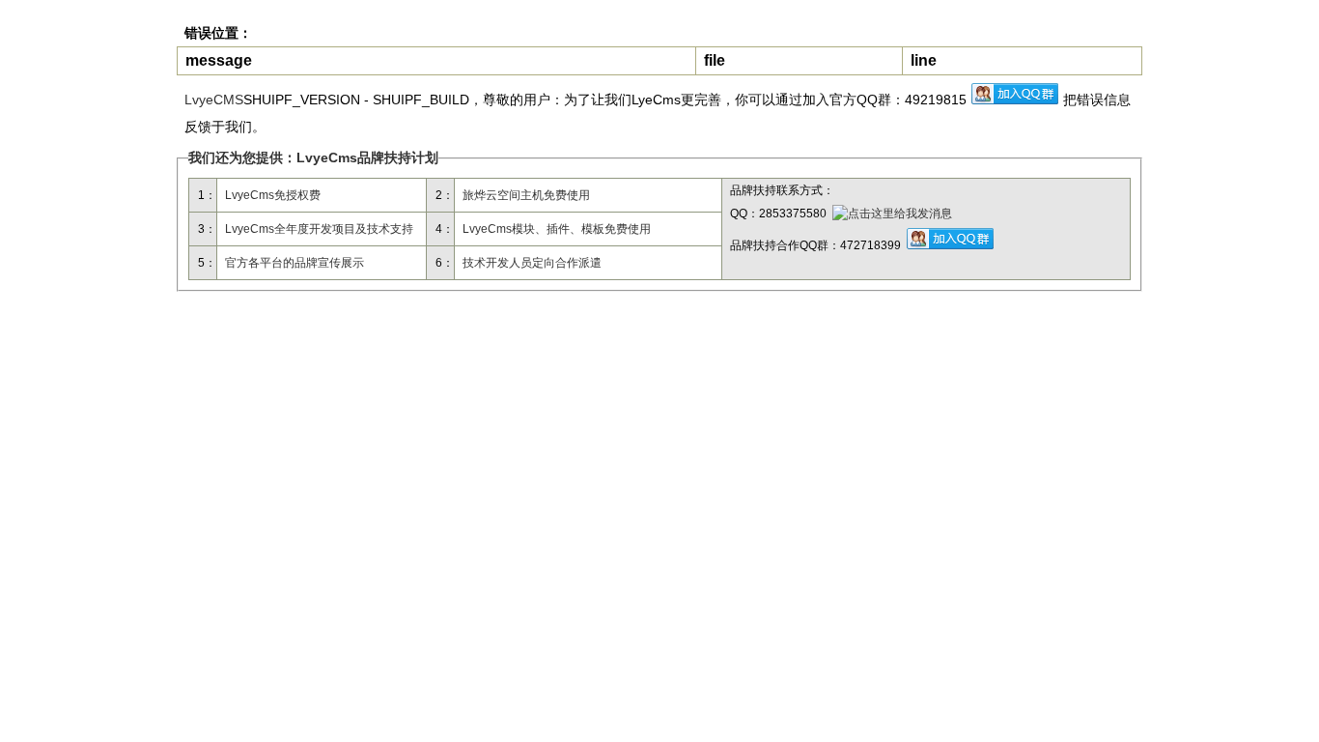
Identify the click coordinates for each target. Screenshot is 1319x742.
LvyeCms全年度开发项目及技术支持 (319, 229)
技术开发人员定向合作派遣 (532, 263)
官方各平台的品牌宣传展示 (294, 263)
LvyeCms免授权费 (273, 195)
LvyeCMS (213, 99)
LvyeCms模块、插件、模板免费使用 (557, 229)
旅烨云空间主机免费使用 (526, 195)
